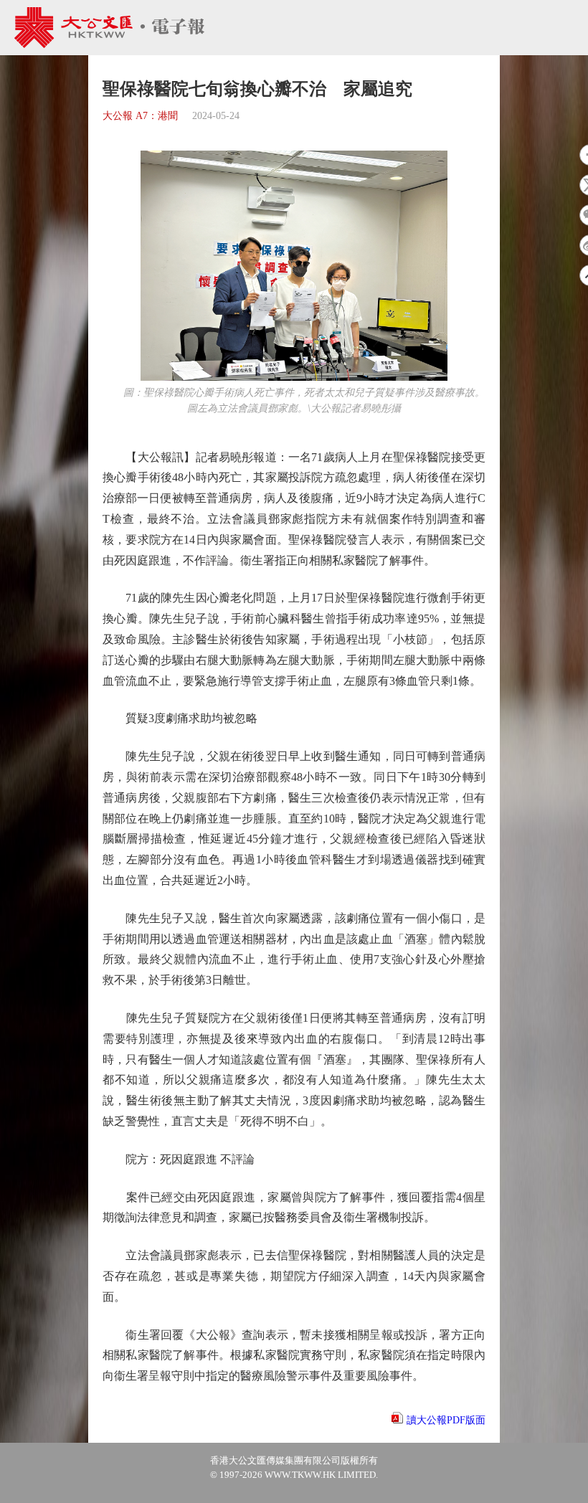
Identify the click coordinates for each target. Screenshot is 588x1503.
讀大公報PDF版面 (446, 1420)
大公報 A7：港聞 (140, 115)
